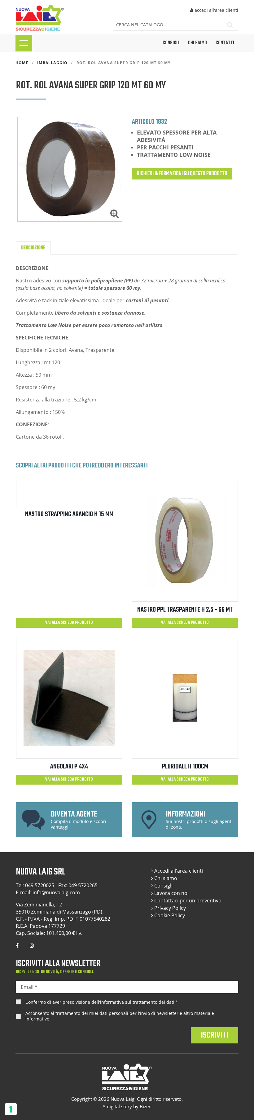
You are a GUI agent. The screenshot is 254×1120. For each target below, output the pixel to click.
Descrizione (33, 248)
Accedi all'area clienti (178, 870)
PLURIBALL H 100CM (185, 766)
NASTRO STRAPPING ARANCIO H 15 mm (69, 514)
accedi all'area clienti (215, 10)
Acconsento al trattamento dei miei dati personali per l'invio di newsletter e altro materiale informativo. (119, 1016)
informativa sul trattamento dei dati (137, 1002)
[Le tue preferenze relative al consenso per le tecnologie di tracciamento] (11, 1109)
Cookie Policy (169, 915)
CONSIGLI (171, 43)
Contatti (225, 43)
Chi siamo (197, 43)
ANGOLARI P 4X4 (69, 766)
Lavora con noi (171, 893)
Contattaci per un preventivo (187, 900)
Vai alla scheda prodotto (69, 622)
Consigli (163, 885)
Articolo (143, 121)
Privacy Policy (169, 908)
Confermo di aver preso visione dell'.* (101, 1002)
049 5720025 (39, 885)
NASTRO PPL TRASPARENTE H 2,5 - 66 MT (185, 609)
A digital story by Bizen (127, 1106)
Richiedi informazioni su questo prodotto (182, 173)
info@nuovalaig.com (56, 892)
